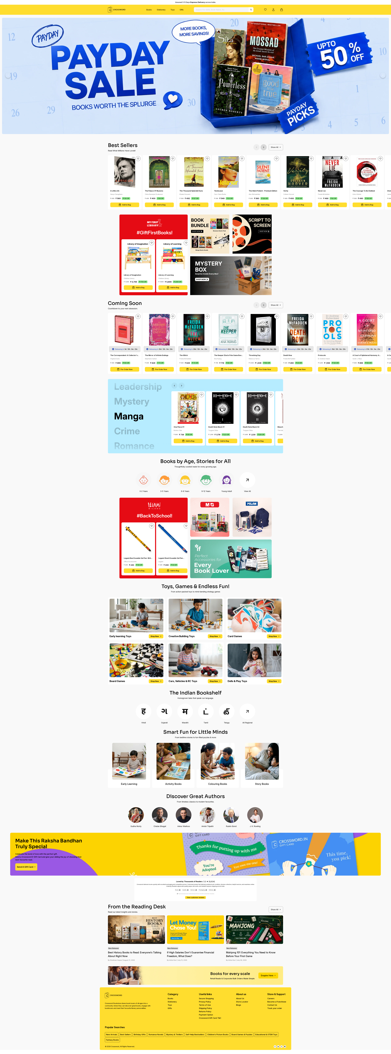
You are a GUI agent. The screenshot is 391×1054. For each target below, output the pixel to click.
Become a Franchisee (276, 1002)
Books (149, 10)
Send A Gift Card (25, 867)
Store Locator (242, 1002)
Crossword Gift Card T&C (210, 1018)
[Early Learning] (129, 761)
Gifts (181, 10)
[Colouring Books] (218, 761)
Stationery (161, 10)
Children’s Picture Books (217, 1034)
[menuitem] (149, 9)
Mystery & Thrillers (174, 1034)
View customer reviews (195, 897)
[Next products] (264, 147)
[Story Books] (262, 761)
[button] (265, 9)
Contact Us (272, 1005)
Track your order (274, 1008)
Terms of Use (205, 1005)
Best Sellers (125, 1034)
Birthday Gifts (140, 1034)
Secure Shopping (206, 998)
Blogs (238, 1005)
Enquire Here (267, 975)
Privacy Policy (205, 1002)
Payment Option (206, 1015)
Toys (173, 10)
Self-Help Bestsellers (195, 1034)
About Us (240, 998)
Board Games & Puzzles (242, 1034)
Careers (270, 998)
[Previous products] (256, 147)
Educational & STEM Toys (266, 1034)
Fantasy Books (112, 1040)
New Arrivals (111, 1034)
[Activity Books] (173, 761)
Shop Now (155, 636)
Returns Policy (205, 1011)
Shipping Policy (205, 1008)
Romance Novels (156, 1034)
